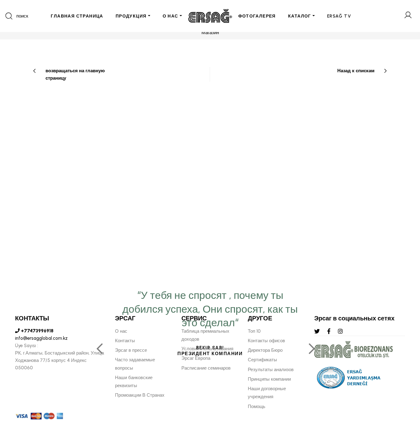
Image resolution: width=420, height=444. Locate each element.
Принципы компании (269, 379)
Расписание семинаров (206, 368)
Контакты (125, 340)
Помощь (256, 406)
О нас (121, 331)
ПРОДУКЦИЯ (131, 16)
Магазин (210, 32)
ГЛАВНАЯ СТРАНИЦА (77, 16)
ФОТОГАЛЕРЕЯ (257, 16)
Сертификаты (262, 360)
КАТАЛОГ (299, 16)
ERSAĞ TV (339, 16)
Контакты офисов (266, 340)
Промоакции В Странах (139, 395)
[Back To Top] (403, 405)
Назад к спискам (355, 70)
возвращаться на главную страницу (75, 74)
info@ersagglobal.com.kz (41, 338)
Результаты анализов (271, 369)
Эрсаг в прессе (131, 350)
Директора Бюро (265, 350)
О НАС (170, 16)
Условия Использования (207, 348)
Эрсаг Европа (195, 358)
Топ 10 (254, 331)
